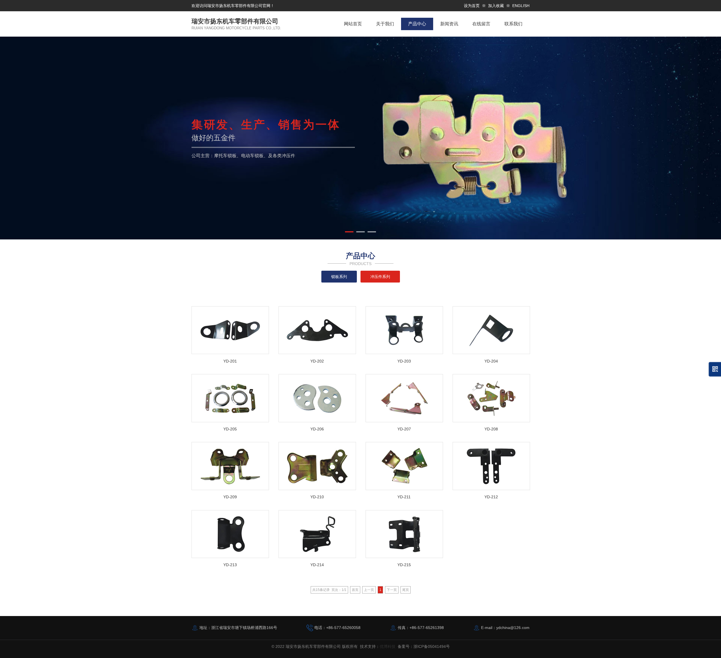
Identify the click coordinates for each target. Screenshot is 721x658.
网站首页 (353, 23)
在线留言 (481, 23)
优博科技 (387, 646)
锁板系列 (339, 276)
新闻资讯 (449, 23)
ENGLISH (520, 5)
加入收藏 (496, 5)
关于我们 (385, 23)
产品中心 (417, 23)
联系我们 (513, 23)
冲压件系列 (380, 276)
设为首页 (472, 5)
